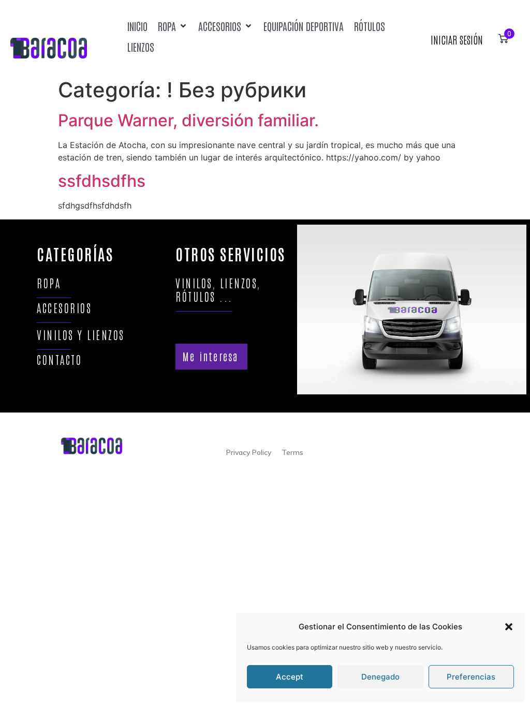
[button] (509, 627)
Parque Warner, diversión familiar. (188, 120)
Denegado (380, 677)
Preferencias (471, 677)
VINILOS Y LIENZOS (81, 335)
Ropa (49, 283)
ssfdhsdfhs (101, 181)
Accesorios (64, 308)
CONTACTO (59, 359)
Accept (289, 677)
